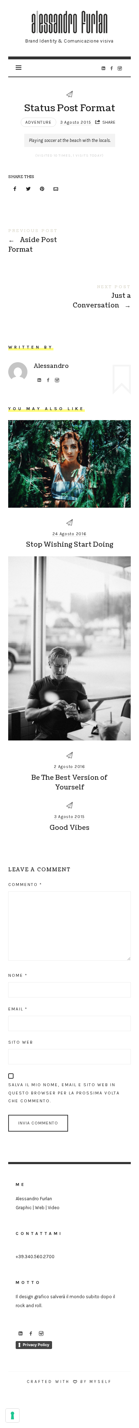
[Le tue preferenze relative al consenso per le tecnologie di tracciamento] (12, 1415)
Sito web (20, 1042)
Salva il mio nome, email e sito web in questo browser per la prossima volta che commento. (64, 1093)
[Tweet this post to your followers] (28, 189)
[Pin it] (42, 189)
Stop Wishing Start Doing (69, 544)
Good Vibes (69, 827)
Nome (17, 975)
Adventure (38, 122)
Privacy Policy (36, 1344)
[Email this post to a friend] (56, 189)
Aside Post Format (69, 242)
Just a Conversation (69, 298)
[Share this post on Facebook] (14, 189)
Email (17, 1008)
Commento (25, 884)
